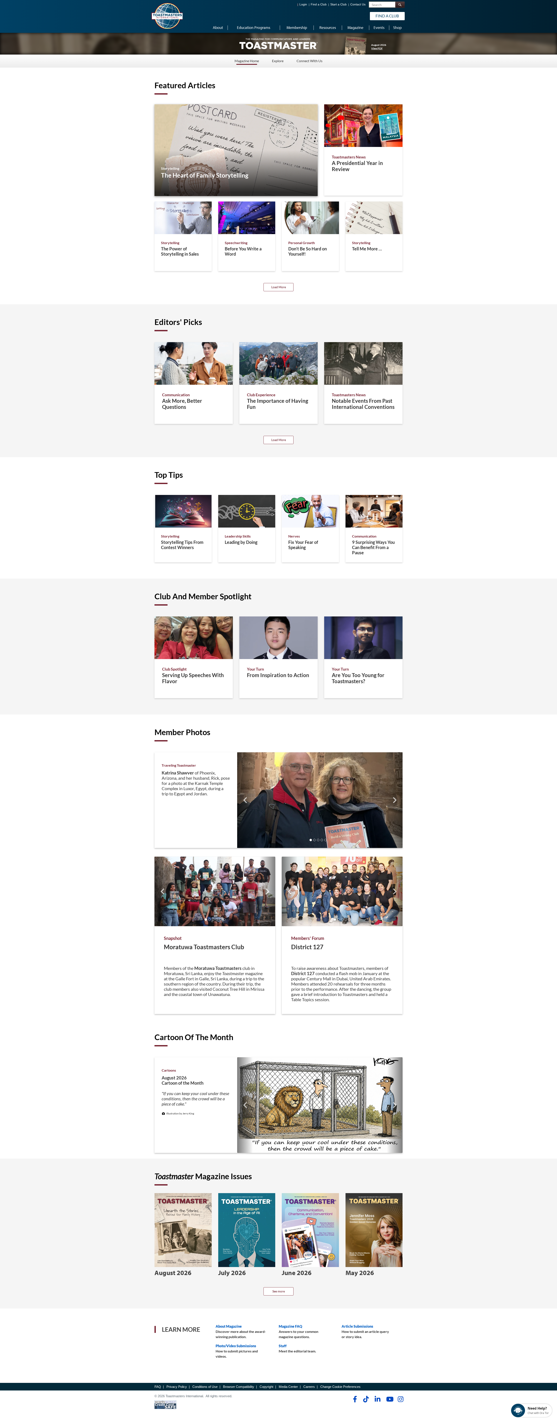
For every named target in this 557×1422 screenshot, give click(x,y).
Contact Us (358, 4)
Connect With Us (309, 61)
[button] (311, 840)
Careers (309, 1387)
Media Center (288, 1387)
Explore (278, 61)
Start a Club (338, 4)
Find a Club (319, 4)
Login (303, 4)
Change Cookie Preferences (340, 1387)
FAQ (157, 1387)
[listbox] (278, 800)
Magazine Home (247, 61)
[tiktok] (366, 1399)
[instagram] (400, 1399)
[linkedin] (377, 1399)
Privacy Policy (176, 1387)
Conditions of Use (205, 1387)
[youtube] (389, 1399)
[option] (214, 935)
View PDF (377, 48)
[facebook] (354, 1399)
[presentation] (245, 800)
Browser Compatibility (238, 1387)
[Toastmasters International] (167, 16)
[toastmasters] (278, 43)
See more (278, 1291)
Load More (278, 287)
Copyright (266, 1387)
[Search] (400, 5)
